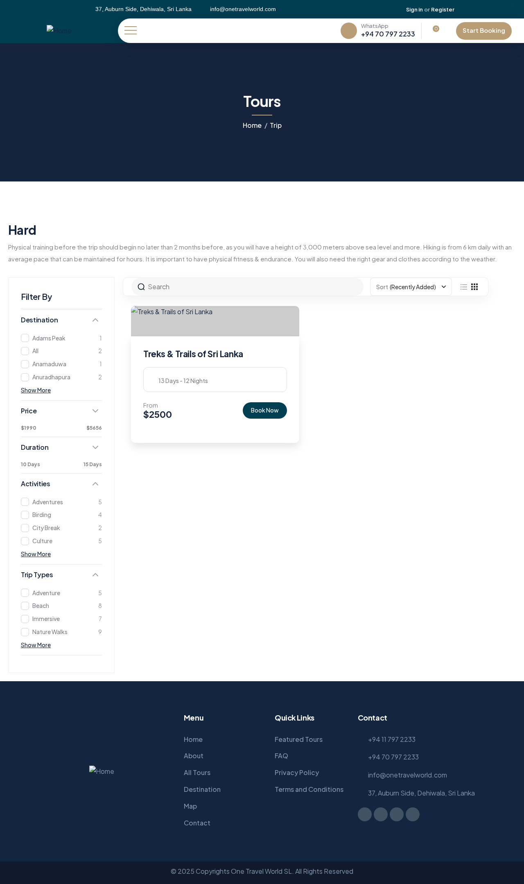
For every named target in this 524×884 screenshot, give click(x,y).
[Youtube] (509, 9)
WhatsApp (374, 26)
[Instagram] (483, 9)
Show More (36, 390)
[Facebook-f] (365, 814)
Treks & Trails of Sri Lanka (193, 353)
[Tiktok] (496, 9)
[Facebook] (469, 9)
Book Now (265, 410)
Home (252, 125)
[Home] (59, 31)
